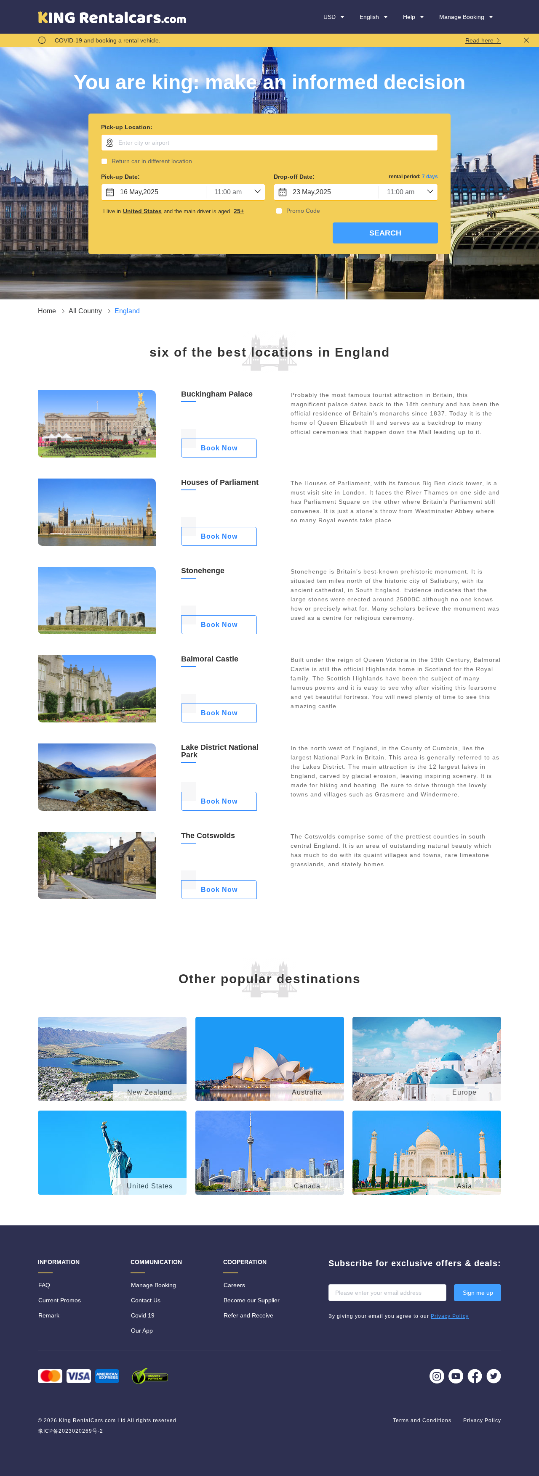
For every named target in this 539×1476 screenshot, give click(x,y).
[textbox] (269, 142)
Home (48, 311)
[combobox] (269, 142)
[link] (48, 311)
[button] (414, 16)
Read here (480, 40)
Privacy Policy (482, 1420)
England (127, 311)
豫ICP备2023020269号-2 (70, 1431)
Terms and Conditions (423, 1420)
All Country (86, 311)
